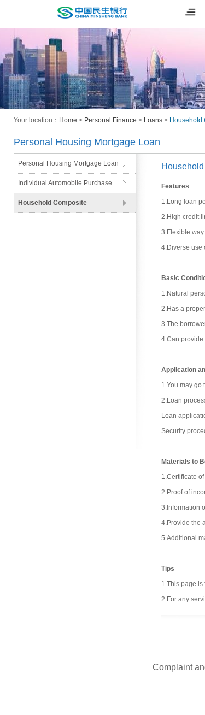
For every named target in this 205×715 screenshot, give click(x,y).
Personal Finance (110, 120)
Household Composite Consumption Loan (52, 205)
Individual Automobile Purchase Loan (65, 186)
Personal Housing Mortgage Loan (68, 163)
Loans (153, 120)
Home (68, 120)
